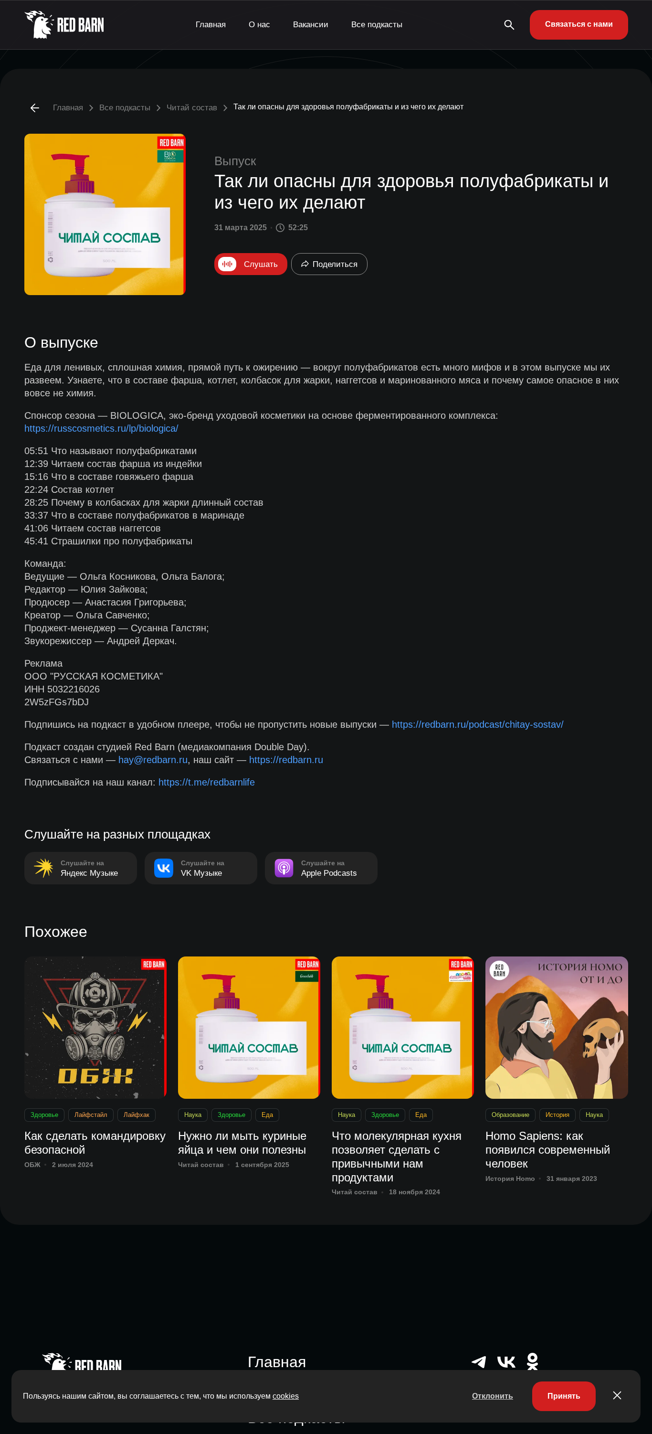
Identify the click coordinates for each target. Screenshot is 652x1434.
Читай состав (192, 107)
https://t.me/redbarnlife (206, 782)
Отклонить (492, 1396)
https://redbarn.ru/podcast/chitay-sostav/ (478, 724)
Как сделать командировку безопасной (95, 1142)
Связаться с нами (579, 24)
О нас (259, 24)
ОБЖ (32, 1164)
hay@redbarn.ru (153, 759)
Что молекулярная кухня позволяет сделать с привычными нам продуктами (397, 1156)
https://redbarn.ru (286, 759)
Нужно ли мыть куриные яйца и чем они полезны (242, 1142)
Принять (563, 1396)
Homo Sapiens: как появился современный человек (547, 1149)
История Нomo (510, 1178)
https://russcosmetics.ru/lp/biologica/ (101, 428)
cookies (286, 1396)
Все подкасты (376, 24)
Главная (211, 24)
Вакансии (310, 24)
